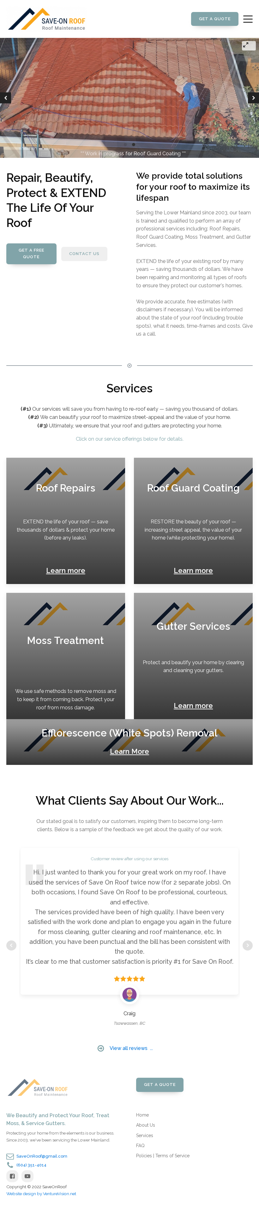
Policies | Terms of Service (163, 1155)
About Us (145, 1125)
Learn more (65, 570)
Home (142, 1115)
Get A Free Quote (31, 253)
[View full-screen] (249, 46)
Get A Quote (215, 18)
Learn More (129, 751)
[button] (5, 98)
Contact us (84, 253)
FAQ (140, 1145)
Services (144, 1135)
